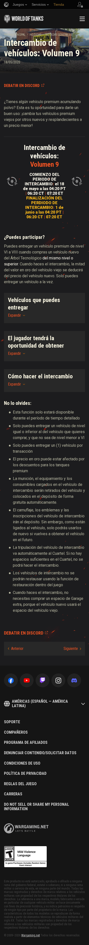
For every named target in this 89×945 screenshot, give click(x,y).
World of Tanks (24, 18)
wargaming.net (26, 828)
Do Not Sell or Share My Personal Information (36, 806)
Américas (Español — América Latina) (40, 703)
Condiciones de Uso (22, 763)
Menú (82, 18)
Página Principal (14, 34)
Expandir (14, 315)
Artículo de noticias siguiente (72, 648)
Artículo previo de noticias (15, 648)
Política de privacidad (25, 773)
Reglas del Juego (20, 784)
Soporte (12, 722)
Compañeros (16, 732)
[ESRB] (25, 857)
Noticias (35, 34)
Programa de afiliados (25, 742)
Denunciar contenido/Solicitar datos (40, 753)
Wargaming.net (30, 935)
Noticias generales (58, 34)
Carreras (13, 794)
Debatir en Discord (22, 85)
